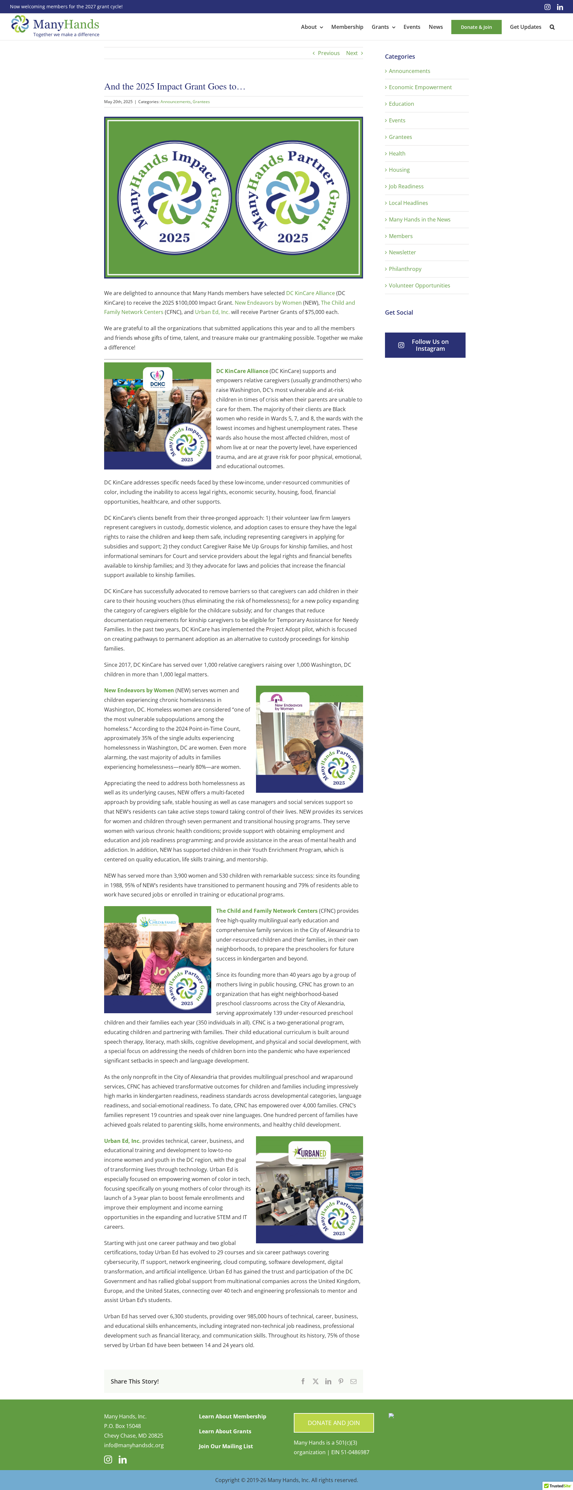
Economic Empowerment (420, 87)
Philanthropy (405, 269)
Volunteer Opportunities (419, 285)
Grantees (201, 101)
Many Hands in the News (420, 219)
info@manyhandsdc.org (134, 1445)
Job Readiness (406, 186)
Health (397, 153)
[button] (552, 27)
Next (352, 53)
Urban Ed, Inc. (212, 312)
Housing (399, 169)
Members (401, 236)
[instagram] (108, 1459)
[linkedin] (123, 1459)
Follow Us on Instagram (430, 345)
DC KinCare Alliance (310, 293)
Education (401, 103)
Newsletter (402, 252)
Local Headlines (408, 203)
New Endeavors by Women (268, 302)
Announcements (175, 101)
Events (397, 120)
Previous (329, 53)
